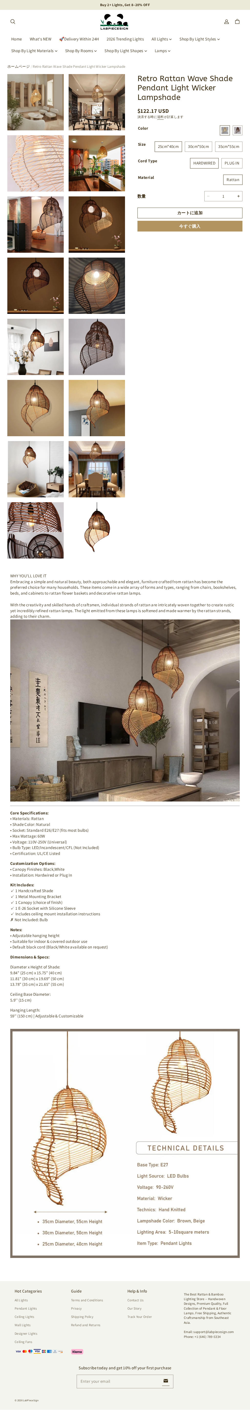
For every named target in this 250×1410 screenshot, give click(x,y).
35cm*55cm (228, 146)
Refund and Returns (85, 1325)
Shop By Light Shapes (123, 50)
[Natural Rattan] (225, 130)
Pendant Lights (26, 1308)
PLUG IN (232, 163)
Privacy (76, 1308)
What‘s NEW (40, 39)
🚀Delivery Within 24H (79, 39)
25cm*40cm (168, 146)
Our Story (134, 1308)
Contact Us (135, 1300)
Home (16, 39)
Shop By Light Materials (32, 50)
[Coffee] (237, 130)
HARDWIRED (204, 163)
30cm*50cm (198, 146)
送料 (160, 117)
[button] (12, 22)
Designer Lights (26, 1333)
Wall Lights (23, 1325)
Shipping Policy (82, 1316)
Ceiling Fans (23, 1342)
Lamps (161, 50)
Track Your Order (139, 1316)
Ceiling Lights (24, 1316)
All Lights (160, 39)
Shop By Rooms (79, 50)
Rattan (233, 179)
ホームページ (18, 66)
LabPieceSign (31, 1400)
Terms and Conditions (87, 1300)
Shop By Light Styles (197, 39)
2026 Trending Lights (125, 39)
